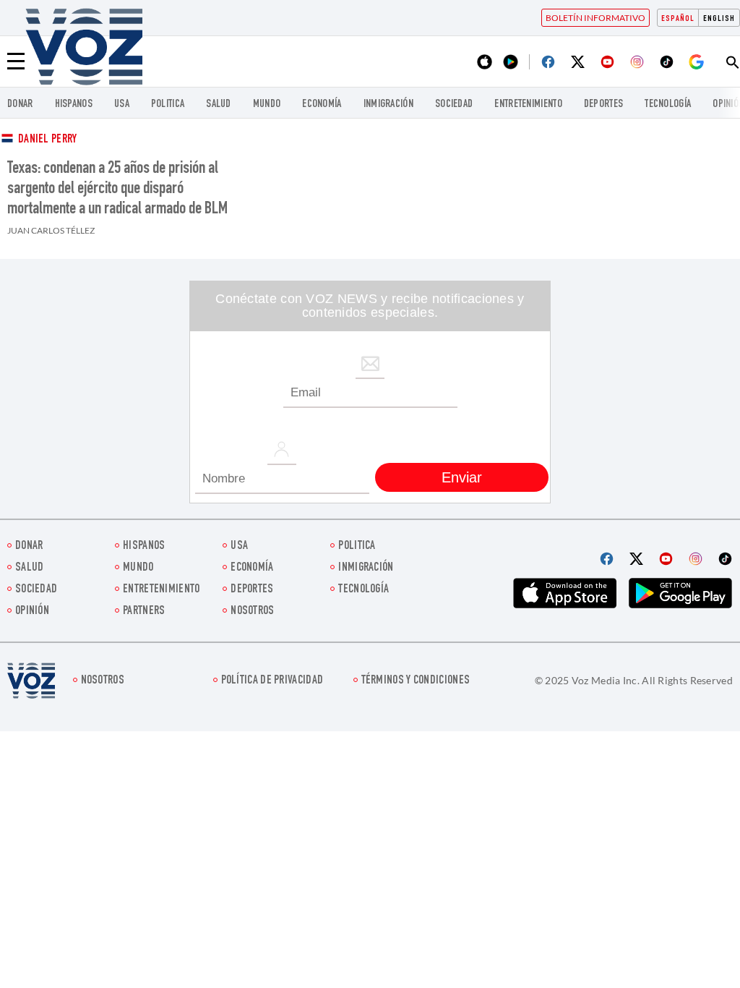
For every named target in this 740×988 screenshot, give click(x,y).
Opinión (32, 611)
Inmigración (388, 104)
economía (321, 104)
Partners (144, 611)
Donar (20, 104)
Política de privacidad (272, 681)
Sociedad (454, 104)
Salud (218, 104)
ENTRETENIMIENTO (528, 104)
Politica (167, 104)
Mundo (267, 104)
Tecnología (668, 104)
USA (121, 104)
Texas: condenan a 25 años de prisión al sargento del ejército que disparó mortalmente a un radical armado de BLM (117, 189)
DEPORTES (603, 104)
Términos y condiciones (415, 681)
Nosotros (252, 611)
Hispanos (73, 104)
